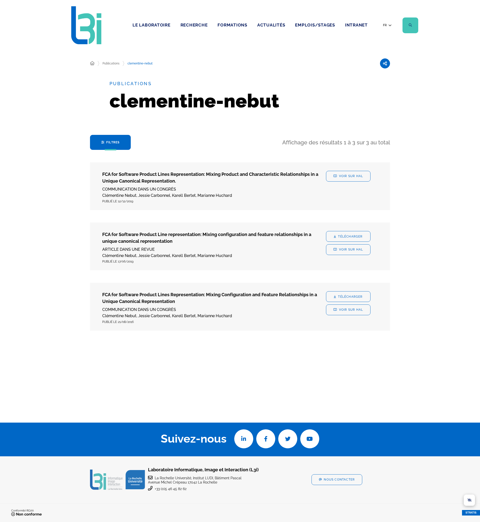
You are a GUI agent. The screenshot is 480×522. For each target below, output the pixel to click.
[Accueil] (92, 63)
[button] (410, 25)
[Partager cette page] (385, 63)
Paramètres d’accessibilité (469, 500)
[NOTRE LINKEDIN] (244, 439)
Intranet (356, 24)
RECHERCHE (194, 24)
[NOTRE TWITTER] (288, 439)
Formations (232, 24)
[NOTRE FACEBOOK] (266, 439)
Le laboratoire (151, 24)
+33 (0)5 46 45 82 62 (170, 489)
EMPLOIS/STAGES (315, 24)
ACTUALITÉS (271, 24)
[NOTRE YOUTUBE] (310, 439)
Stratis (471, 512)
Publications (111, 63)
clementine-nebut (140, 63)
